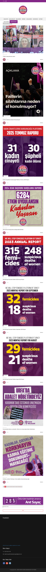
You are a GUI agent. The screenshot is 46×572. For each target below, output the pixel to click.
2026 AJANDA (6, 21)
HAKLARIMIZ (18, 19)
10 (19, 486)
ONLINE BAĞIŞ (13, 21)
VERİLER (23, 19)
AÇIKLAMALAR (12, 19)
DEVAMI (41, 59)
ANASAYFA (6, 19)
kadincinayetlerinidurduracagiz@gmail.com (13, 554)
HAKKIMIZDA (35, 19)
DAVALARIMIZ (29, 19)
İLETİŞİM (40, 19)
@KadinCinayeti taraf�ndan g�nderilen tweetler (11, 545)
